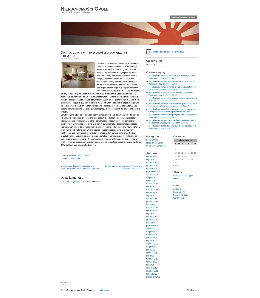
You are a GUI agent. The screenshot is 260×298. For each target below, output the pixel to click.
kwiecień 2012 (152, 259)
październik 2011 (153, 277)
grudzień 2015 (152, 166)
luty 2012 (150, 265)
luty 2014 (150, 214)
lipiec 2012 (150, 250)
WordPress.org (179, 198)
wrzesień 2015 (152, 175)
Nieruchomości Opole (84, 9)
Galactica (105, 290)
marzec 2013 (151, 238)
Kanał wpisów (179, 192)
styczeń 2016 (151, 163)
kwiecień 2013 (152, 235)
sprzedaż (77, 158)
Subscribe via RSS (168, 52)
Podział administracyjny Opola (183, 17)
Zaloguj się (177, 189)
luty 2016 (150, 160)
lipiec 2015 (150, 181)
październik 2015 (153, 172)
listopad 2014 (151, 205)
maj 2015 (150, 187)
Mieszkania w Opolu (154, 143)
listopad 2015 (151, 169)
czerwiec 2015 (152, 184)
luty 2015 (150, 196)
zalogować (74, 182)
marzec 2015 (151, 193)
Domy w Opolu (152, 140)
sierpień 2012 (152, 247)
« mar (175, 165)
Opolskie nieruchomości (79, 155)
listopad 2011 (151, 274)
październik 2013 (153, 226)
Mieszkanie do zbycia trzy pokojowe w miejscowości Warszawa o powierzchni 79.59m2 (80, 167)
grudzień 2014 (152, 202)
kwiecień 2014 (152, 208)
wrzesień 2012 (152, 244)
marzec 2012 (151, 262)
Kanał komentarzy (180, 195)
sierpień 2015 (152, 178)
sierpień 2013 (152, 232)
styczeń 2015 (151, 199)
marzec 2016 (151, 157)
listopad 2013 (151, 223)
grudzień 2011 (152, 271)
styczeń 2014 (151, 217)
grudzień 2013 (152, 220)
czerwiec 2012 (152, 253)
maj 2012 (150, 256)
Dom (70, 158)
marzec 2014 (151, 211)
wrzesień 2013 (152, 229)
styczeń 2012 (151, 268)
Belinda (76, 58)
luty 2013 (150, 241)
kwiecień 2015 (152, 190)
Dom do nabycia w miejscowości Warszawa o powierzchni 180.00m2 (123, 167)
